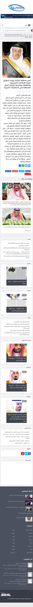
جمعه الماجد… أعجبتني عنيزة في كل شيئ (15, 507)
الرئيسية (30, 536)
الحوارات (13, 533)
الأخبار (19, 90)
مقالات (13, 549)
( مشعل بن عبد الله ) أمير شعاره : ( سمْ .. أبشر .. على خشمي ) (16, 434)
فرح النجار (24, 579)
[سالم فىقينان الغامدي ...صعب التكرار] (30, 574)
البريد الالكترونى (20, 91)
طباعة (27, 91)
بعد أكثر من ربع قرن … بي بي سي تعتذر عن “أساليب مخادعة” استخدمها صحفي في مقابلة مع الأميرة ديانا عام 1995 (16, 253)
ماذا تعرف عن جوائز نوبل (24, 246)
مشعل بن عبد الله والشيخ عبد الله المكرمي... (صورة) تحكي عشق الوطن (14, 565)
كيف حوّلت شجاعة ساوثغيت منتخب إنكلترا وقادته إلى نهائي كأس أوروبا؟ (16, 249)
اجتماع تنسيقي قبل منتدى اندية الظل (16, 501)
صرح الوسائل (7, 30)
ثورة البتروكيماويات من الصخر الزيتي (17, 495)
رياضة (14, 540)
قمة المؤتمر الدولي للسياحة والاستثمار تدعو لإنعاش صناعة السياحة (16, 257)
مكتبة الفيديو (29, 553)
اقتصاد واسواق (29, 530)
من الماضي (12, 553)
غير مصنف (30, 546)
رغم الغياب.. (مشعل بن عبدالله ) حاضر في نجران (19, 441)
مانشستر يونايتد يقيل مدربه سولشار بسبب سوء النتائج (17, 324)
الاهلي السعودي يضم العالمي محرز (21, 322)
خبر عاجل (30, 540)
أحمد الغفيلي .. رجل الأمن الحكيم (22, 443)
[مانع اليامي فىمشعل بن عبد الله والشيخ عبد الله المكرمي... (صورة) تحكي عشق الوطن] (30, 565)
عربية (14, 543)
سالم (25, 573)
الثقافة (30, 533)
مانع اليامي (24, 563)
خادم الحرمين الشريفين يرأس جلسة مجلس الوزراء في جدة (17, 227)
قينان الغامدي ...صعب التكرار (9, 573)
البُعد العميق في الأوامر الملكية (25, 513)
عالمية (31, 543)
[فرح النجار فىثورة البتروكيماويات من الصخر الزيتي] (30, 581)
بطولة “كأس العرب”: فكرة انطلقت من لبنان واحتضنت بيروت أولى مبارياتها (16, 327)
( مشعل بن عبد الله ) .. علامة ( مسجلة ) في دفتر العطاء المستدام (17, 437)
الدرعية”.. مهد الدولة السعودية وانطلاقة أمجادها (18, 243)
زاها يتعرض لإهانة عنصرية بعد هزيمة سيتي (19, 330)
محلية (31, 549)
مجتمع (17, 90)
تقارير (14, 536)
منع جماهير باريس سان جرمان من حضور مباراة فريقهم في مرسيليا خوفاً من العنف (16, 333)
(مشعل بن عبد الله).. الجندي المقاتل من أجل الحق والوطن (17, 432)
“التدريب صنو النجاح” (20, 517)
